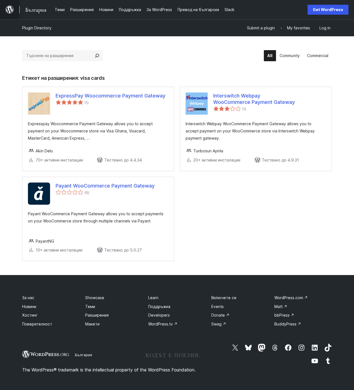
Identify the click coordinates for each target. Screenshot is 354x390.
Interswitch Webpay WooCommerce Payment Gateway (254, 99)
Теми (90, 306)
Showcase (94, 297)
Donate (220, 315)
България (83, 355)
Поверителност (37, 324)
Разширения (97, 315)
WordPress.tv (163, 324)
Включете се (223, 297)
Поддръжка (159, 306)
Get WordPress (328, 9)
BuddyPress (287, 324)
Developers (159, 315)
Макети (92, 324)
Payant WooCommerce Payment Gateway (105, 186)
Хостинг (30, 315)
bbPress (284, 315)
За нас (28, 297)
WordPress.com (291, 297)
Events (217, 306)
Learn (153, 297)
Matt (280, 306)
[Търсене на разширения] (97, 55)
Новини (29, 306)
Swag (218, 324)
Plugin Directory (36, 27)
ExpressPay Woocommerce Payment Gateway (110, 96)
